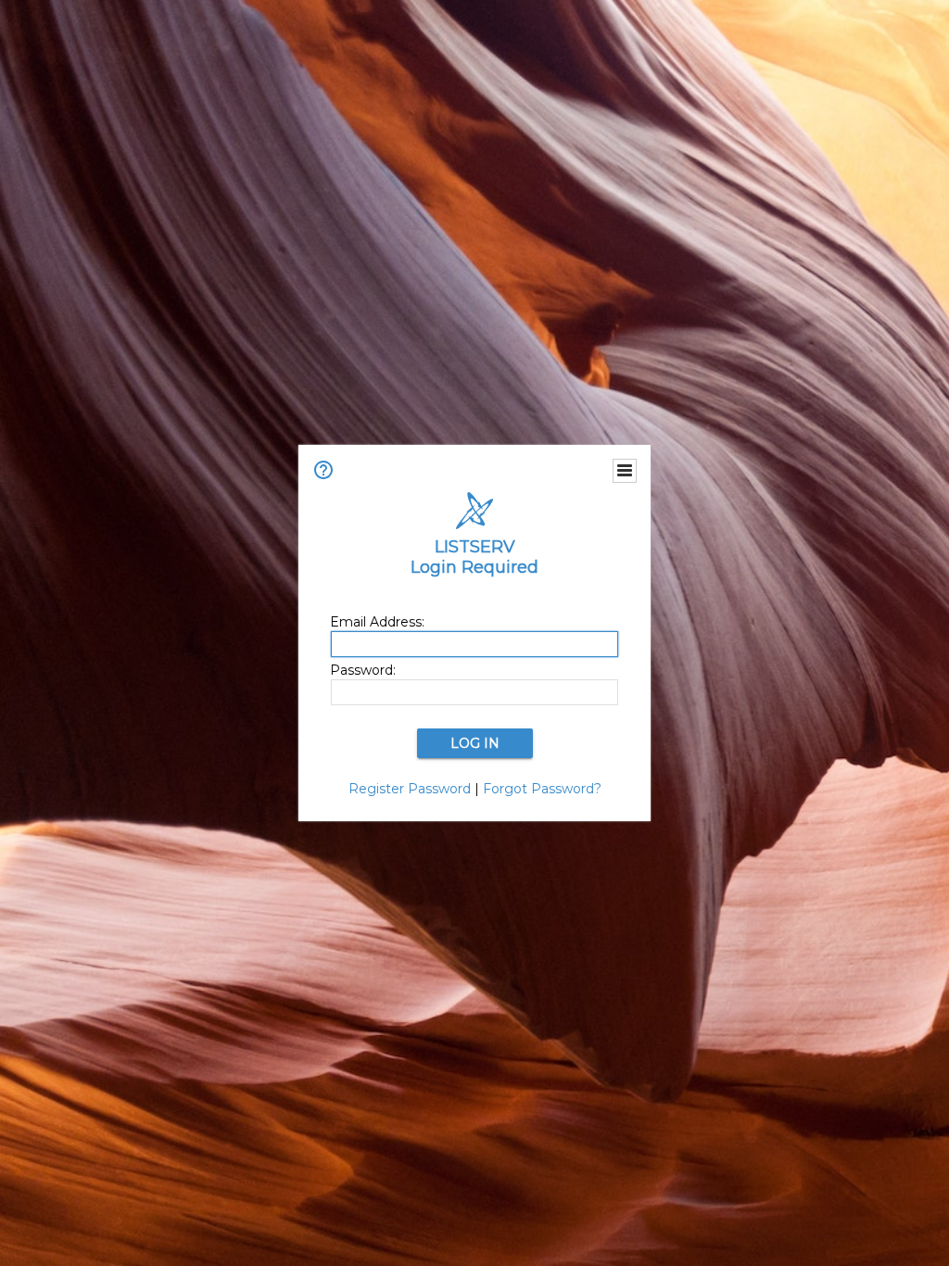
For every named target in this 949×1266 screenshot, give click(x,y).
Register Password (409, 788)
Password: (363, 670)
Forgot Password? (542, 788)
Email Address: (377, 622)
